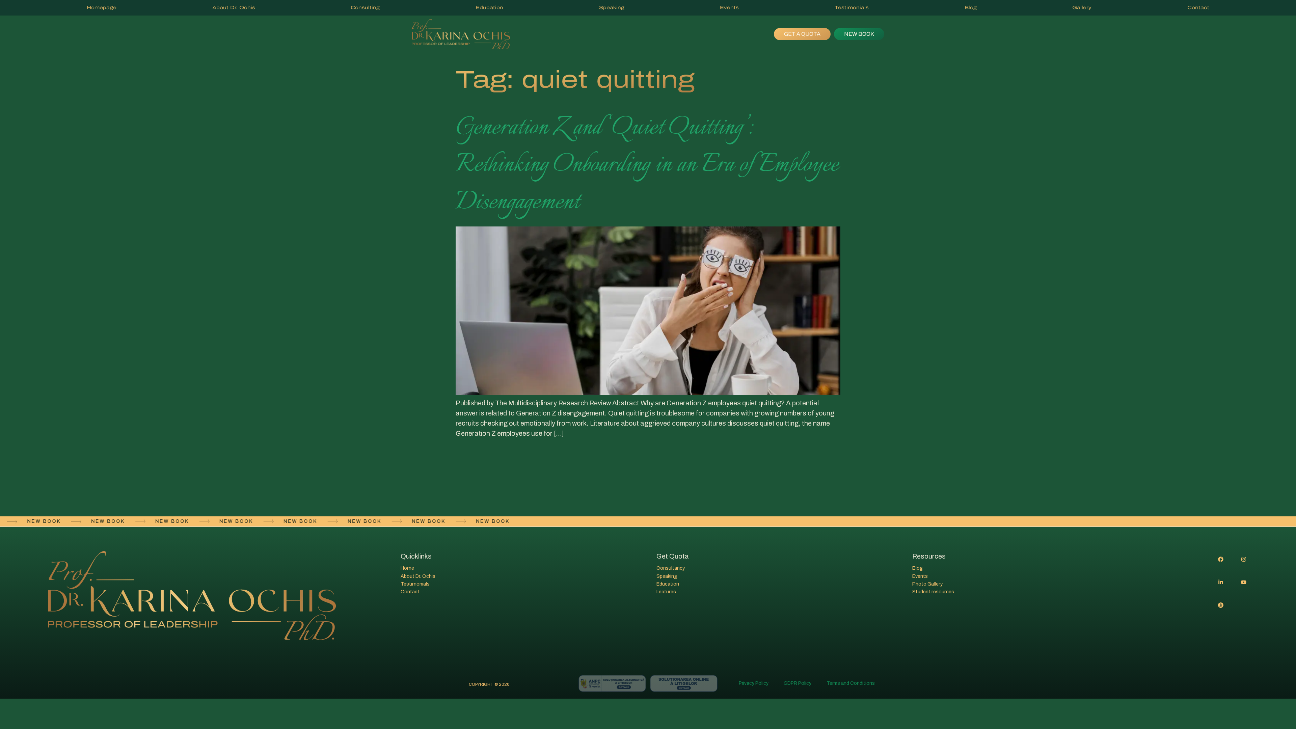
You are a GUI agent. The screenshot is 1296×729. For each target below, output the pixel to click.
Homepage (101, 7)
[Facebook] (1221, 559)
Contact (1198, 7)
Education (489, 7)
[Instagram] (1244, 559)
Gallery (1081, 7)
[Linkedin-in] (1221, 582)
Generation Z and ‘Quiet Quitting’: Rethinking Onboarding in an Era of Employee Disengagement (647, 165)
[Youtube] (1244, 582)
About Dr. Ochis (233, 7)
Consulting (365, 7)
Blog (971, 7)
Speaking (611, 7)
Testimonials (852, 7)
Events (729, 7)
